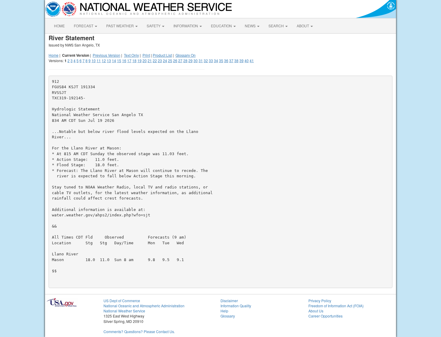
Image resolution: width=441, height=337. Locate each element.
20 (144, 60)
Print (146, 55)
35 (221, 60)
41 (252, 60)
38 (236, 60)
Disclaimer (229, 300)
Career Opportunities (325, 315)
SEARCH (276, 25)
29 (190, 60)
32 (206, 60)
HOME (59, 25)
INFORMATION (186, 25)
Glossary (227, 315)
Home (53, 55)
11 (99, 60)
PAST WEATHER (120, 25)
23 (160, 60)
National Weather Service (124, 310)
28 (185, 60)
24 (165, 60)
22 (155, 60)
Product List (162, 55)
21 (150, 60)
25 (170, 60)
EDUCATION (222, 25)
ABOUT (303, 25)
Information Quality (235, 305)
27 (180, 60)
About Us (315, 310)
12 (104, 60)
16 (124, 60)
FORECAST (84, 25)
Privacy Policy (319, 300)
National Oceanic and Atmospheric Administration (144, 305)
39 (241, 60)
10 (94, 60)
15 (119, 60)
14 (114, 60)
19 (139, 60)
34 (216, 60)
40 (246, 60)
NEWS (250, 25)
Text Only (131, 55)
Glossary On (186, 55)
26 (175, 60)
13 (109, 60)
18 (134, 60)
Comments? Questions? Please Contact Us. (139, 331)
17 (129, 60)
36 (226, 60)
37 (231, 60)
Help (224, 310)
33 (211, 60)
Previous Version (106, 55)
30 (196, 60)
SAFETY (154, 25)
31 (201, 60)
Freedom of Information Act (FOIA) (336, 305)
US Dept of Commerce (122, 300)
